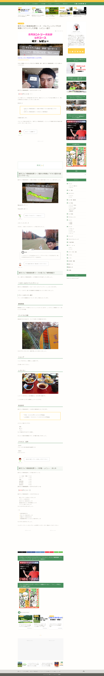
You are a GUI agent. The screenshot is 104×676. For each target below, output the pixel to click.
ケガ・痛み (70, 190)
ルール (71, 249)
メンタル (70, 255)
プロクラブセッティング (73, 239)
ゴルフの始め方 (35, 3)
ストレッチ (70, 236)
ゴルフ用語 (70, 214)
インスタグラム (57, 3)
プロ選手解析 (71, 242)
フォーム (71, 233)
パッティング (72, 231)
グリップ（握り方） (74, 186)
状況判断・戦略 (71, 261)
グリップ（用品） (73, 205)
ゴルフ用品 (70, 203)
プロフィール (27, 3)
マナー (71, 247)
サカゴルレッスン (72, 217)
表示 (42, 165)
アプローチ (72, 228)
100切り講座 (43, 3)
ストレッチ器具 (73, 208)
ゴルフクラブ (71, 193)
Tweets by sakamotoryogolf (72, 278)
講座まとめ (70, 267)
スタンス (71, 187)
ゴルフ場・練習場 (21, 23)
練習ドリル (70, 264)
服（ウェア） (72, 209)
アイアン (71, 195)
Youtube (49, 3)
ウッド (71, 197)
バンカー (71, 230)
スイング (70, 226)
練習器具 (71, 211)
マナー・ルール (71, 245)
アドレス (70, 183)
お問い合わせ (65, 3)
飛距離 (71, 223)
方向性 (71, 222)
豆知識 (69, 270)
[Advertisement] (40, 150)
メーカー (70, 258)
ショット (70, 220)
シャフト (71, 206)
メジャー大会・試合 (72, 252)
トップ (20, 3)
